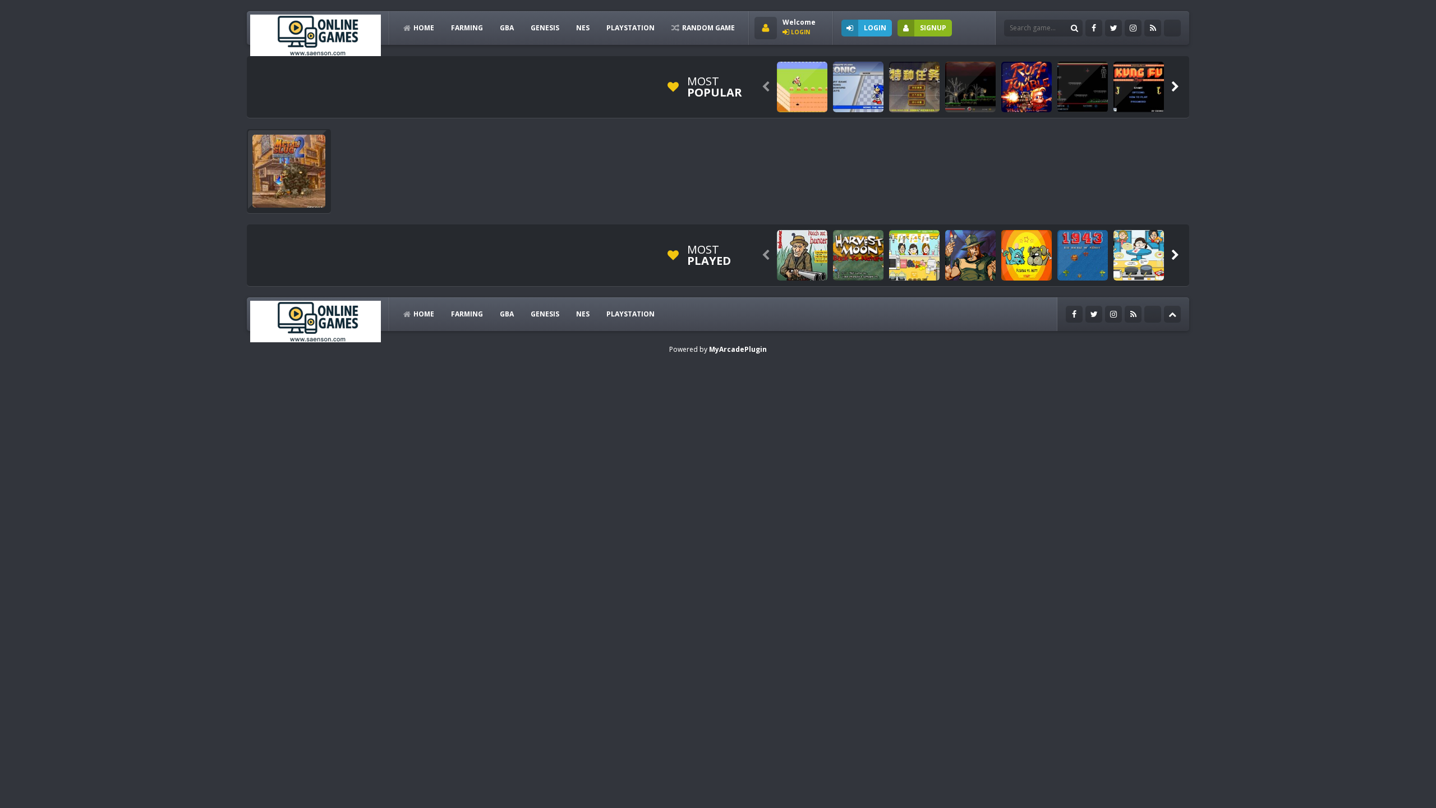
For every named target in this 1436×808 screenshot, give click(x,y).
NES (583, 28)
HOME (423, 28)
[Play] (802, 87)
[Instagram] (1133, 28)
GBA (507, 28)
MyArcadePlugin (738, 349)
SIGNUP (933, 28)
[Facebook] (1093, 28)
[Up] (1172, 314)
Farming (467, 28)
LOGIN (875, 28)
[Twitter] (1113, 28)
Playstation (630, 28)
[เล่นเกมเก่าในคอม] (315, 34)
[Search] (1074, 28)
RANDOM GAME (708, 28)
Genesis (545, 28)
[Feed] (1152, 28)
